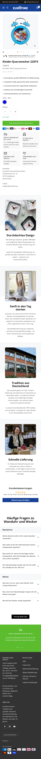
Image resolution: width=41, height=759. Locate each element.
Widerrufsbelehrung (30, 672)
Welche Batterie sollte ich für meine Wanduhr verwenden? (19, 537)
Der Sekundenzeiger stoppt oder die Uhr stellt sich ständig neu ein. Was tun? (19, 566)
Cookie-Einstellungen (30, 682)
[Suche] (7, 8)
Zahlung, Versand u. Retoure (30, 677)
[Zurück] (3, 52)
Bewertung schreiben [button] (20, 500)
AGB (24, 661)
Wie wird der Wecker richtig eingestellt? (17, 601)
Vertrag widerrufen (20, 617)
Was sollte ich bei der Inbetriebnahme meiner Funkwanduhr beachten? (19, 546)
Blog (10, 696)
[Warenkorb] (37, 8)
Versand (17, 68)
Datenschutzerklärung (30, 669)
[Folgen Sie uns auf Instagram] (9, 726)
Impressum (27, 665)
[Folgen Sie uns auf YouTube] (14, 726)
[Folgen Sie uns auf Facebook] (5, 726)
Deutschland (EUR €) (10, 735)
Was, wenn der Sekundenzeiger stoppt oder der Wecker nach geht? (20, 593)
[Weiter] (37, 52)
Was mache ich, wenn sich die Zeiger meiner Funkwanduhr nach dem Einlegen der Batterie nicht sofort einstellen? (19, 556)
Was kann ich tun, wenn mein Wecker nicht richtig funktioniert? (18, 584)
